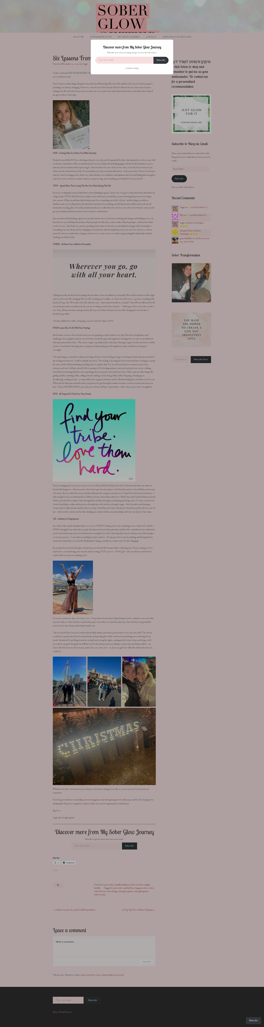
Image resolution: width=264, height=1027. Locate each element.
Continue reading (132, 68)
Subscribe (161, 60)
